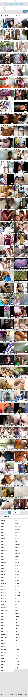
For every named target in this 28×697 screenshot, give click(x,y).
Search (25, 11)
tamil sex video (12, 1)
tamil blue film (4, 1)
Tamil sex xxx (19, 1)
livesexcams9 (14, 695)
